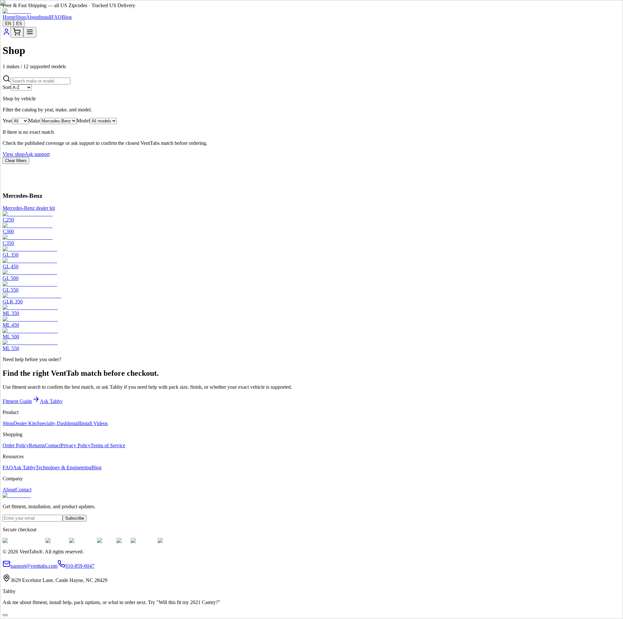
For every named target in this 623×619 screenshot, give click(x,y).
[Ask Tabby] (5, 615)
